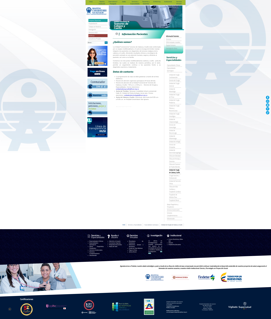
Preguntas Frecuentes (115, 244)
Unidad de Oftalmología (173, 137)
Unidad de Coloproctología (173, 120)
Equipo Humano (171, 45)
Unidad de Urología (174, 141)
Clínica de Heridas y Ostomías (174, 160)
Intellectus (91, 35)
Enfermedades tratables (173, 42)
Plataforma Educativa (175, 244)
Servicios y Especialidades (135, 224)
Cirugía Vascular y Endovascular (174, 176)
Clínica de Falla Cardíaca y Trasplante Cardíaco (175, 189)
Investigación (92, 29)
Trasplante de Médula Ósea (173, 195)
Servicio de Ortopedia (172, 145)
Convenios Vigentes (115, 243)
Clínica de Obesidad (174, 155)
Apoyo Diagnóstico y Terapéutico (172, 205)
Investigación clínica (171, 48)
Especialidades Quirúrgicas (171, 69)
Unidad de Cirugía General (174, 84)
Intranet (171, 243)
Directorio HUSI (93, 32)
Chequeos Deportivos (95, 20)
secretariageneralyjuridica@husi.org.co (176, 312)
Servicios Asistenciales (173, 210)
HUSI (123, 224)
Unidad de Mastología (172, 90)
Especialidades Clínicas (173, 65)
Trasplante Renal (174, 200)
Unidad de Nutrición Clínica (175, 182)
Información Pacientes (172, 36)
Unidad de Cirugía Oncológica (174, 114)
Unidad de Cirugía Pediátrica (174, 101)
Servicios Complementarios (172, 214)
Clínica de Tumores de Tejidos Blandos (174, 165)
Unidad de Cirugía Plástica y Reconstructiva (174, 108)
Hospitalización (93, 23)
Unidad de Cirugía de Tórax (174, 95)
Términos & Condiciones (172, 306)
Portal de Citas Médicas (136, 248)
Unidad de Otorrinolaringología (175, 151)
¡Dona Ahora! (133, 252)
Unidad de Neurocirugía (173, 131)
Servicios (168, 39)
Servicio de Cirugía (174, 80)
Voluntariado (171, 218)
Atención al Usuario (114, 241)
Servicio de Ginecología (172, 126)
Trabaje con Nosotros (95, 26)
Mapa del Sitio (113, 246)
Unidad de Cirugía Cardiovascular (174, 76)
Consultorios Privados (95, 38)
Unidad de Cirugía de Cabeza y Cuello (174, 171)
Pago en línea (133, 250)
